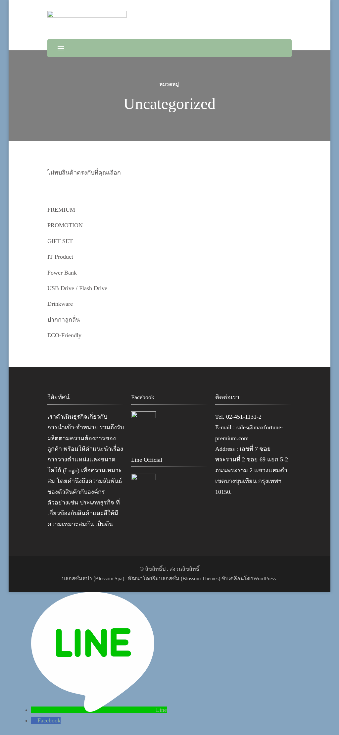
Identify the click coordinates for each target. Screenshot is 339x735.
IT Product (60, 256)
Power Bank (62, 272)
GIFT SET (60, 241)
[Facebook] (34, 720)
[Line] (93, 710)
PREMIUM (61, 209)
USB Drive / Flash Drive (77, 288)
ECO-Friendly (64, 335)
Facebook (49, 720)
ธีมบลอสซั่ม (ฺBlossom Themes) (186, 578)
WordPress (264, 578)
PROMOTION (65, 225)
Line (161, 710)
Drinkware (60, 303)
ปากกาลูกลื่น (63, 319)
